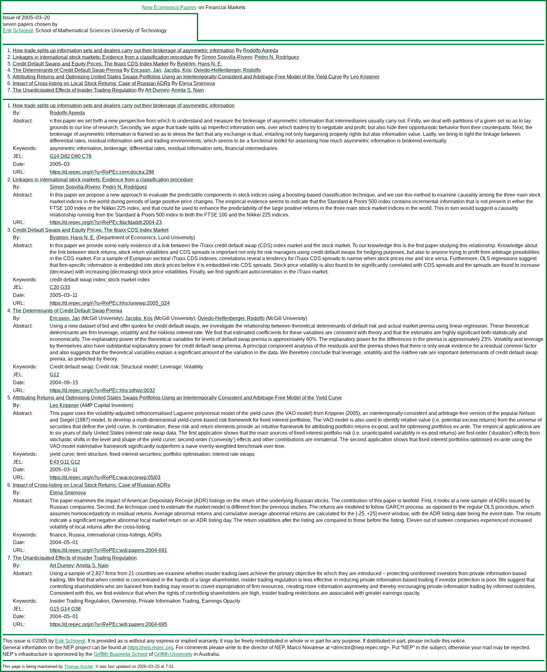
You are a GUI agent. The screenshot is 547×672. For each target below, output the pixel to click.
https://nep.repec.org (150, 647)
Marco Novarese (305, 647)
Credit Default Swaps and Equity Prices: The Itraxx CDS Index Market (90, 63)
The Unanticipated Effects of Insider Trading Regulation (75, 90)
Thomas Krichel (78, 666)
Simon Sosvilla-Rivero (227, 57)
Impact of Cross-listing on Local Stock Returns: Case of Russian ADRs (91, 83)
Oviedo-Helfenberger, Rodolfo (227, 70)
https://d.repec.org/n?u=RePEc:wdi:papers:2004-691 (108, 550)
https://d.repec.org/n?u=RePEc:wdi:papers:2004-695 (108, 624)
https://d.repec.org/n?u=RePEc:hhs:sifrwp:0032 (102, 390)
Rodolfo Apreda (260, 50)
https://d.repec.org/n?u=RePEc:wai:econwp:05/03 (105, 477)
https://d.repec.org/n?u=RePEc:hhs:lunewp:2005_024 (110, 303)
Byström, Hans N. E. (199, 63)
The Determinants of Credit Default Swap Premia (67, 70)
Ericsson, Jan (146, 70)
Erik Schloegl (18, 30)
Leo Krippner (365, 76)
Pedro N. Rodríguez (277, 57)
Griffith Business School (121, 654)
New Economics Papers (169, 7)
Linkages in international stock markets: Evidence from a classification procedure (103, 57)
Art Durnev (157, 90)
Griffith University (173, 654)
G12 (54, 374)
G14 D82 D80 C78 (70, 156)
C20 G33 (60, 287)
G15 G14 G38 (65, 609)
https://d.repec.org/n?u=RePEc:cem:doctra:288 (102, 172)
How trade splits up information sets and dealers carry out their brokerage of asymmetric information (124, 50)
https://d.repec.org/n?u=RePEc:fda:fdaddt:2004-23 (106, 222)
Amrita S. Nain (187, 90)
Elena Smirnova (197, 83)
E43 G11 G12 (65, 462)
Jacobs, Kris (177, 70)
